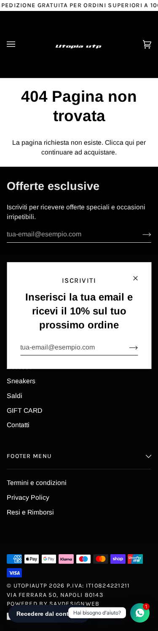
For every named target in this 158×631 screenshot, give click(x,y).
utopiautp (30, 585)
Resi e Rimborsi (30, 512)
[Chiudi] (138, 274)
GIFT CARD (24, 410)
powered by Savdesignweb (53, 603)
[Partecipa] (126, 347)
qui (129, 142)
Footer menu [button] (29, 456)
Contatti (18, 424)
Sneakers (21, 381)
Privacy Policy (28, 497)
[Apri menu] (19, 44)
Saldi (14, 395)
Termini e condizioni (37, 482)
